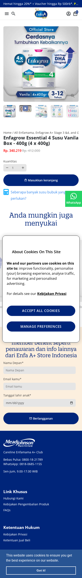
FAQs (7, 510)
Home (7, 133)
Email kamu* (12, 379)
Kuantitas (10, 161)
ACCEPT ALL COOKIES (41, 310)
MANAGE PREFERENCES (41, 326)
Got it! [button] (41, 570)
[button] (60, 560)
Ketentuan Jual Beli (16, 540)
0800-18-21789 (32, 460)
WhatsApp (73, 203)
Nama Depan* (13, 363)
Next (75, 64)
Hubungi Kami (13, 498)
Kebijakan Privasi (15, 534)
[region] (41, 289)
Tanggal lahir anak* (17, 395)
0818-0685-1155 (31, 464)
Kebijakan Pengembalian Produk (26, 504)
